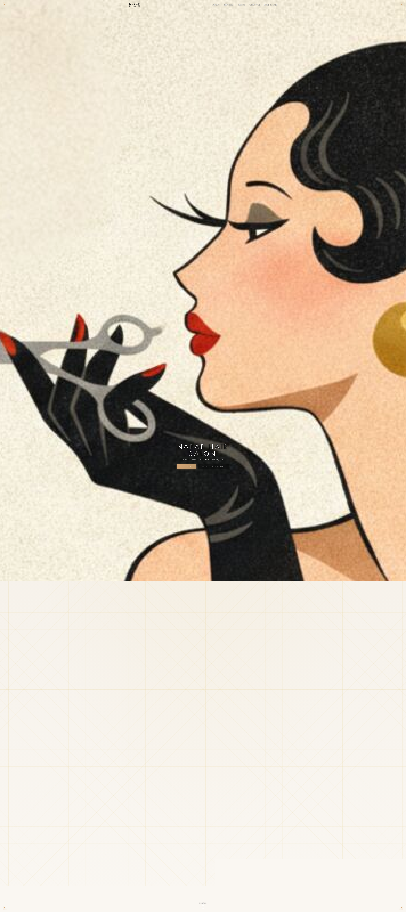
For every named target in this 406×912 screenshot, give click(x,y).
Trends (241, 5)
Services (229, 5)
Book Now (186, 466)
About (216, 5)
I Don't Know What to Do (213, 466)
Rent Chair (270, 5)
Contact (254, 5)
